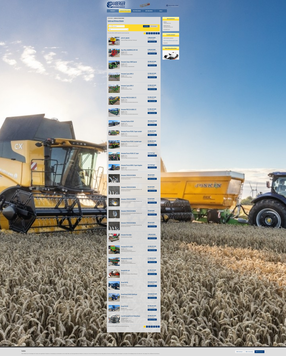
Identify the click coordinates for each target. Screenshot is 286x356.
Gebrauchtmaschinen (119, 18)
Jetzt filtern (146, 26)
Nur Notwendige (248, 352)
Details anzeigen (152, 41)
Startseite (110, 18)
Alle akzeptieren (259, 351)
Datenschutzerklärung (155, 353)
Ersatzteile (165, 43)
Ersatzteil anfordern (171, 35)
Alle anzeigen (153, 26)
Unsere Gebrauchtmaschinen (171, 48)
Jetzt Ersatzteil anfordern (168, 38)
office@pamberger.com (168, 27)
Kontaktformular (166, 29)
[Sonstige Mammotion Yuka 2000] (171, 56)
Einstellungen (239, 352)
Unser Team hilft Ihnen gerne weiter (170, 40)
